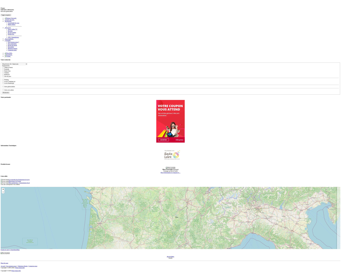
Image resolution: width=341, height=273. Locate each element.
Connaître (7, 40)
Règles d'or (11, 34)
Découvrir (7, 27)
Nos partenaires (12, 43)
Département (5, 64)
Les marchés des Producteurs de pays (19, 179)
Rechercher (8, 21)
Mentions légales (12, 48)
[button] (176, 217)
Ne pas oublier (12, 32)
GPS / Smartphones (13, 37)
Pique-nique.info (20, 267)
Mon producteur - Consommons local (19, 183)
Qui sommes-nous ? (13, 42)
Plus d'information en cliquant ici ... (170, 172)
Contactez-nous (12, 50)
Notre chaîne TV (12, 29)
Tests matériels (9, 39)
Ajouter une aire (9, 20)
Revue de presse (12, 45)
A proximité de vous (13, 23)
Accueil (3, 266)
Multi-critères (11, 24)
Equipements (5, 65)
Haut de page (4, 263)
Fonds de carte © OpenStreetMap (10, 250)
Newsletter (11, 47)
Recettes (10, 31)
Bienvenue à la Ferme (15, 181)
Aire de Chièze (170, 256)
